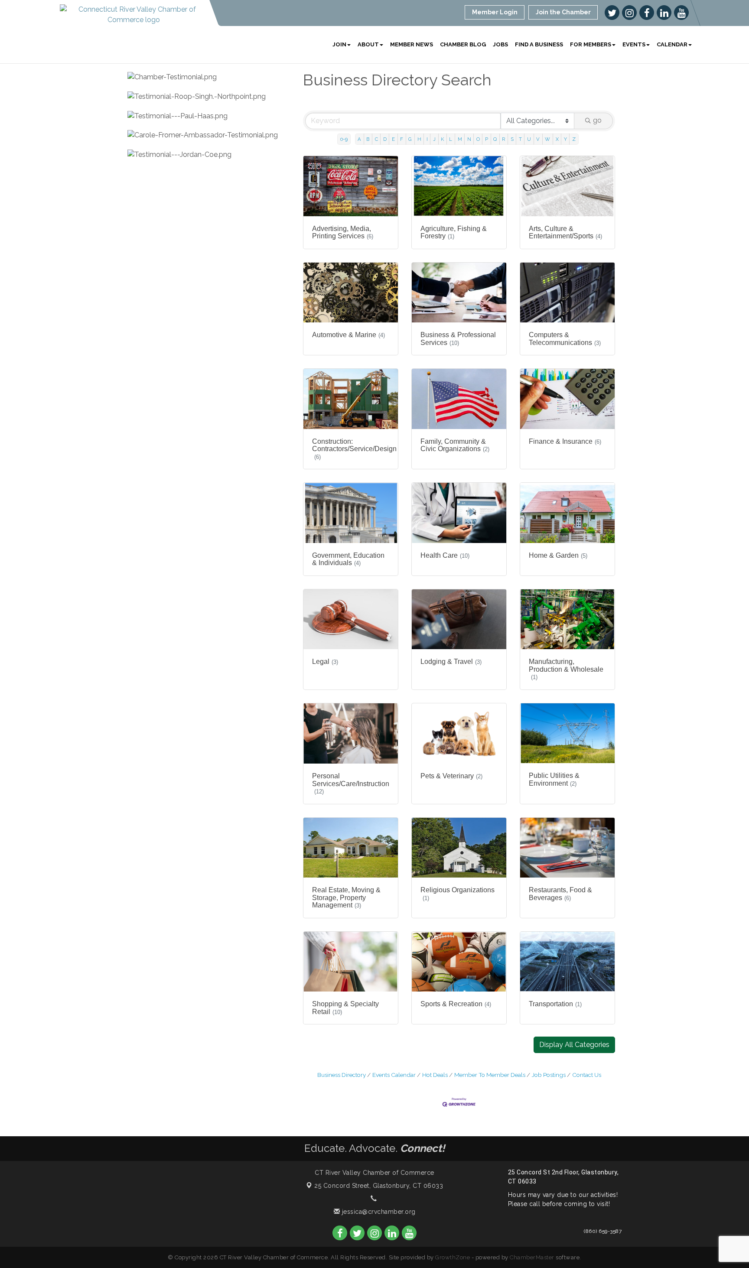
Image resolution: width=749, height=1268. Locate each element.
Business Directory (341, 1074)
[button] (574, 1045)
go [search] (597, 120)
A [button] (359, 139)
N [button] (469, 139)
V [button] (538, 139)
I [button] (427, 139)
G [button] (410, 139)
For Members (590, 44)
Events (633, 44)
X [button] (557, 139)
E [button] (393, 139)
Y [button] (565, 139)
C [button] (376, 139)
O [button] (478, 139)
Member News (411, 44)
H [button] (419, 139)
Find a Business (539, 44)
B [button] (367, 139)
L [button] (450, 139)
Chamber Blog (463, 44)
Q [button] (495, 139)
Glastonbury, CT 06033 (378, 1185)
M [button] (460, 139)
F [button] (401, 139)
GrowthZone (452, 1257)
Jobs (500, 44)
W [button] (547, 139)
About (368, 44)
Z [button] (574, 139)
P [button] (486, 139)
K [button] (442, 139)
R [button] (503, 139)
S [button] (512, 139)
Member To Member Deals (489, 1074)
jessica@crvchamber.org (378, 1211)
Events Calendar (394, 1074)
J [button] (434, 139)
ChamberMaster (532, 1257)
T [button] (520, 139)
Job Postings (549, 1074)
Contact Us (586, 1074)
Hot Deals (435, 1074)
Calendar (672, 44)
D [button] (385, 139)
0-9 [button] (344, 139)
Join (339, 44)
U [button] (529, 139)
